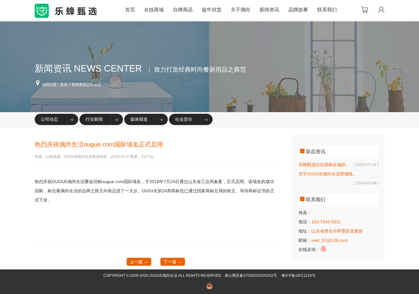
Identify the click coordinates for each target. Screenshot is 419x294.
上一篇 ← (139, 261)
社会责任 (183, 119)
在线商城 (154, 9)
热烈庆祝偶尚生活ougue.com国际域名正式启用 (99, 144)
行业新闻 (94, 119)
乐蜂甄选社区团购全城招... (323, 164)
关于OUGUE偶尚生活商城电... (327, 173)
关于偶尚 (240, 9)
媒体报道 (139, 119)
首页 (130, 9)
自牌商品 (183, 9)
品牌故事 (298, 9)
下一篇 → (172, 261)
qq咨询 (323, 248)
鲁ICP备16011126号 (299, 275)
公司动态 (49, 119)
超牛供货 (211, 9)
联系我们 (327, 9)
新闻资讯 (269, 9)
